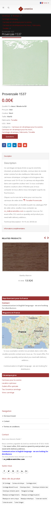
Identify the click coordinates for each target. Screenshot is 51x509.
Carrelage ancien (31, 483)
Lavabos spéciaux (9, 383)
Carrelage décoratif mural (10, 487)
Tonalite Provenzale (34, 200)
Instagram (17, 471)
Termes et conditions (12, 427)
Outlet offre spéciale (10, 386)
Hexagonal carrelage (27, 491)
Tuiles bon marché (41, 499)
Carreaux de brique (18, 483)
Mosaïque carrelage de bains (11, 495)
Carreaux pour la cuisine (11, 380)
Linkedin (22, 471)
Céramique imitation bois (40, 487)
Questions (10, 136)
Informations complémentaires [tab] (14, 228)
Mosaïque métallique (27, 499)
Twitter (9, 145)
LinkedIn (14, 145)
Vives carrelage (8, 392)
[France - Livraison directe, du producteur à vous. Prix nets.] (25, 9)
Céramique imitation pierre (11, 491)
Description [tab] (8, 156)
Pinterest (13, 471)
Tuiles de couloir (7, 502)
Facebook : (4, 145)
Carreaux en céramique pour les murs (17, 129)
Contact (6, 303)
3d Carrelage (6, 483)
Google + (20, 145)
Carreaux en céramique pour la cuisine (27, 127)
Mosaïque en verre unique (11, 499)
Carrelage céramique (10, 132)
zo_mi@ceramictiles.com (13, 211)
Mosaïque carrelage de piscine (30, 495)
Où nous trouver (10, 416)
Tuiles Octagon (19, 502)
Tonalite (14, 120)
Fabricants (23, 132)
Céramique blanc (25, 487)
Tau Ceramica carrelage (11, 389)
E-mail (25, 145)
